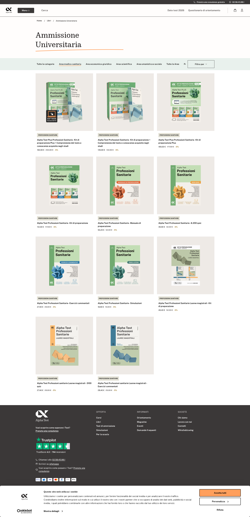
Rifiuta (220, 510)
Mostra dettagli (51, 511)
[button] (235, 10)
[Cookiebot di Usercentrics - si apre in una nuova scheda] (24, 511)
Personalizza (218, 501)
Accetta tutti (220, 493)
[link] (242, 10)
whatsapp (54, 464)
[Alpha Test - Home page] (8, 10)
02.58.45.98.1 (58, 459)
